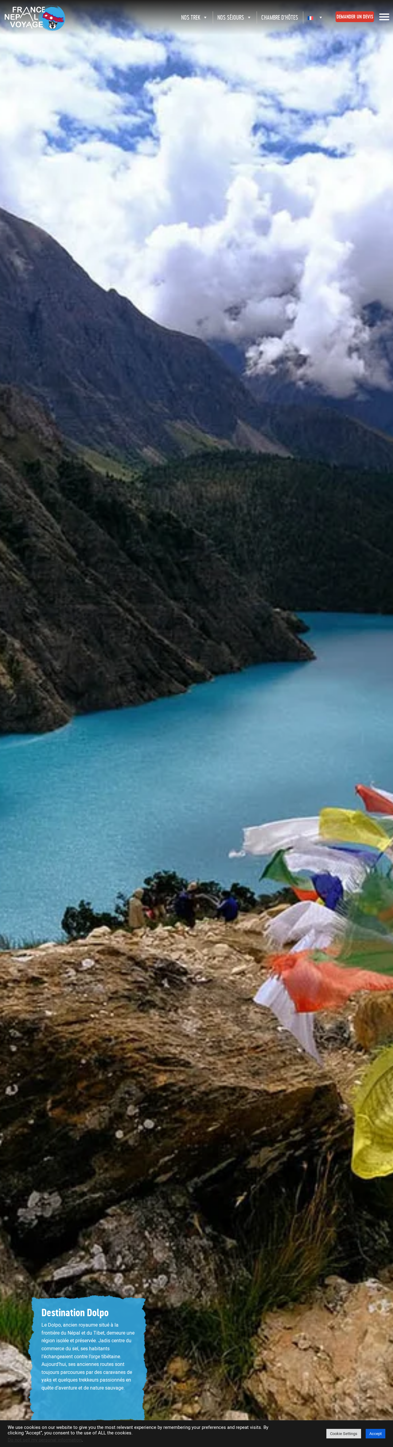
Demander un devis (355, 17)
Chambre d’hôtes (279, 17)
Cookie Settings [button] (343, 1433)
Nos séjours (230, 17)
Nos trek (190, 17)
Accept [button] (375, 1433)
